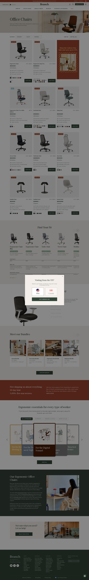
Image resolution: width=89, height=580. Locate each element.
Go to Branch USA (44, 299)
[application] (85, 576)
